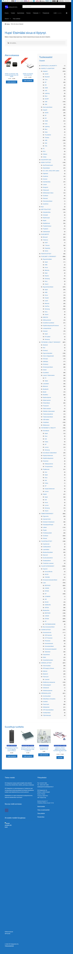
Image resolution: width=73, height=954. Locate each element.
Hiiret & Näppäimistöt (48, 356)
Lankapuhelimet (47, 328)
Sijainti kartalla (41, 806)
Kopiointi (45, 569)
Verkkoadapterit (47, 685)
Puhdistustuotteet (47, 533)
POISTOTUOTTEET (46, 253)
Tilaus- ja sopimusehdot (43, 810)
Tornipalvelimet (49, 466)
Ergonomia (45, 516)
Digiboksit (45, 173)
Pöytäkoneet (46, 469)
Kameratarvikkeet (49, 646)
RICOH (46, 574)
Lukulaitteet (46, 383)
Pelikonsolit (46, 190)
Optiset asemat (46, 400)
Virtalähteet (46, 422)
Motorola (47, 270)
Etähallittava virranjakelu (49, 699)
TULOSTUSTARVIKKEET (47, 566)
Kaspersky (47, 248)
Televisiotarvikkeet (47, 201)
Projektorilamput (47, 226)
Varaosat (45, 331)
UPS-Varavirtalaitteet (48, 710)
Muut (46, 96)
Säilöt (44, 657)
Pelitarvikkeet (46, 403)
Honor (46, 267)
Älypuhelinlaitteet (47, 259)
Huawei (47, 298)
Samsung (47, 278)
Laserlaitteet (46, 549)
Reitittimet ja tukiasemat (49, 682)
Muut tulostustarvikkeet (48, 627)
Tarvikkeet (45, 195)
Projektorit (45, 229)
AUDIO (46, 74)
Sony (46, 281)
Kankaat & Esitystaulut (48, 522)
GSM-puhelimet (47, 320)
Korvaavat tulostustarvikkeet (50, 580)
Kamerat (45, 179)
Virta (46, 146)
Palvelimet (45, 461)
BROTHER (47, 585)
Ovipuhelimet (46, 654)
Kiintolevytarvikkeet (48, 367)
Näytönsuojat (46, 217)
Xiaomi (46, 284)
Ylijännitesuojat (47, 715)
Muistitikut (45, 394)
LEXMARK (47, 596)
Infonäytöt (45, 215)
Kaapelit (45, 110)
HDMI (46, 88)
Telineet (45, 538)
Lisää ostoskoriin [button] (11, 82)
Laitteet (45, 527)
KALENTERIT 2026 (46, 159)
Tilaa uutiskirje (16, 18)
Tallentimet (47, 652)
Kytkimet (45, 671)
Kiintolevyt (45, 364)
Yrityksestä (35, 13)
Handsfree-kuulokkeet (48, 323)
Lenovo (47, 447)
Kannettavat (46, 430)
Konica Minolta (48, 571)
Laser (44, 582)
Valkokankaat (46, 231)
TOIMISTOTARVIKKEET (47, 513)
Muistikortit (45, 389)
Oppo (46, 273)
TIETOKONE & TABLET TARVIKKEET (51, 342)
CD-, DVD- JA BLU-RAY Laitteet (51, 171)
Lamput (45, 184)
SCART (47, 99)
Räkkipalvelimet (49, 464)
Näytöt (44, 220)
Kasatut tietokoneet (49, 488)
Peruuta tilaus (40, 817)
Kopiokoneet (46, 544)
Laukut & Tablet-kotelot (48, 375)
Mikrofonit (45, 386)
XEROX (47, 607)
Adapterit (45, 71)
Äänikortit (45, 345)
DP (45, 82)
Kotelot (44, 370)
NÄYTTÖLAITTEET (46, 209)
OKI (46, 599)
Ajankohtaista (20, 13)
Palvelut (28, 13)
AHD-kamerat (48, 635)
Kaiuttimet (45, 176)
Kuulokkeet (46, 372)
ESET (46, 242)
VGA (46, 104)
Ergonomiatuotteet (47, 353)
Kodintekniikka (46, 182)
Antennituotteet (47, 665)
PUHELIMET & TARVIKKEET (48, 256)
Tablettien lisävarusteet (49, 411)
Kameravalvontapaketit (50, 649)
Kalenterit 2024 (47, 519)
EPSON (47, 591)
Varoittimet (45, 204)
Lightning (47, 93)
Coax (46, 79)
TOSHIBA (47, 577)
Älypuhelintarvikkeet (48, 287)
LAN (46, 90)
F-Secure (47, 245)
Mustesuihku (46, 610)
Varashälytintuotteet (48, 660)
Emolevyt (45, 350)
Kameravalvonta (47, 632)
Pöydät (44, 530)
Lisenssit (47, 679)
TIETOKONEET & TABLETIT (48, 428)
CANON (47, 588)
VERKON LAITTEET (46, 663)
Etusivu (7, 13)
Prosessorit (46, 406)
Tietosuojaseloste (9, 946)
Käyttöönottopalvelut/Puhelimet (51, 325)
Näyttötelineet (46, 223)
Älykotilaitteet (46, 168)
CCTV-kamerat (48, 638)
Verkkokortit (46, 688)
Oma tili (7, 18)
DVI (46, 85)
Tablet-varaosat (47, 408)
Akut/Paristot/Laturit (48, 165)
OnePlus (47, 306)
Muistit (44, 392)
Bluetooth (47, 77)
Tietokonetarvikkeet (48, 417)
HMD (46, 265)
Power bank (46, 704)
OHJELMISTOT (45, 234)
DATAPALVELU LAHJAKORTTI (49, 65)
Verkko (44, 157)
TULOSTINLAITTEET (46, 541)
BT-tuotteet (47, 336)
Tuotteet (13, 13)
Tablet (46, 381)
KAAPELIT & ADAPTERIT (47, 68)
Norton (46, 251)
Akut (44, 347)
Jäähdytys (45, 361)
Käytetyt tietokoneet (48, 455)
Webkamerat (46, 425)
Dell (46, 439)
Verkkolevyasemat (47, 690)
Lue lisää (60, 757)
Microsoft (45, 237)
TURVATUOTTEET (46, 629)
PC (44, 148)
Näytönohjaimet (47, 397)
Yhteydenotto (45, 13)
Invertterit (45, 701)
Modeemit (45, 674)
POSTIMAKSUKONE (50, 624)
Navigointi (45, 187)
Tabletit (45, 494)
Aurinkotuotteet (47, 696)
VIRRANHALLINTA (46, 693)
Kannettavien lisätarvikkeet (50, 453)
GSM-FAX (45, 317)
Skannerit (45, 555)
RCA (44, 151)
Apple (46, 262)
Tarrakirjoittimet (47, 560)
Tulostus (47, 137)
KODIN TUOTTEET (46, 162)
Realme (47, 276)
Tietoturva (45, 240)
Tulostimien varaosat (48, 563)
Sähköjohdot (46, 707)
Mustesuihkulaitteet (48, 552)
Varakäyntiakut (46, 712)
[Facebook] (6, 810)
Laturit (46, 300)
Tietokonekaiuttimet (48, 414)
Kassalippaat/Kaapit (48, 524)
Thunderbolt (48, 135)
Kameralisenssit (49, 643)
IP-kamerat (47, 641)
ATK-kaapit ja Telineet (48, 668)
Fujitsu (46, 441)
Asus (46, 436)
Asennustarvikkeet (47, 107)
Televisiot (45, 198)
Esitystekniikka (46, 212)
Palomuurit (45, 676)
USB (46, 101)
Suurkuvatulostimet (48, 558)
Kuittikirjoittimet (47, 546)
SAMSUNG (48, 605)
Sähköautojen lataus (48, 193)
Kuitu (46, 124)
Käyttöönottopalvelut (48, 458)
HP (45, 444)
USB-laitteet (46, 419)
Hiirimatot (45, 359)
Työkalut (45, 154)
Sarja (46, 132)
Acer (46, 472)
